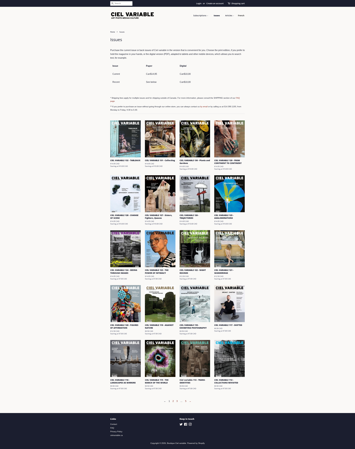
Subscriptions (200, 15)
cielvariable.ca (116, 435)
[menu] (241, 15)
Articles (229, 15)
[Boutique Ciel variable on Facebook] (185, 425)
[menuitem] (241, 15)
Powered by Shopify (196, 443)
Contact (113, 424)
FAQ (112, 428)
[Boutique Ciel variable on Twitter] (181, 425)
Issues (217, 15)
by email (204, 106)
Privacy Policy (116, 432)
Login (198, 3)
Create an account (215, 3)
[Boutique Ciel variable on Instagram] (190, 425)
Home (112, 32)
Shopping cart (238, 3)
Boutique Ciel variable (176, 443)
